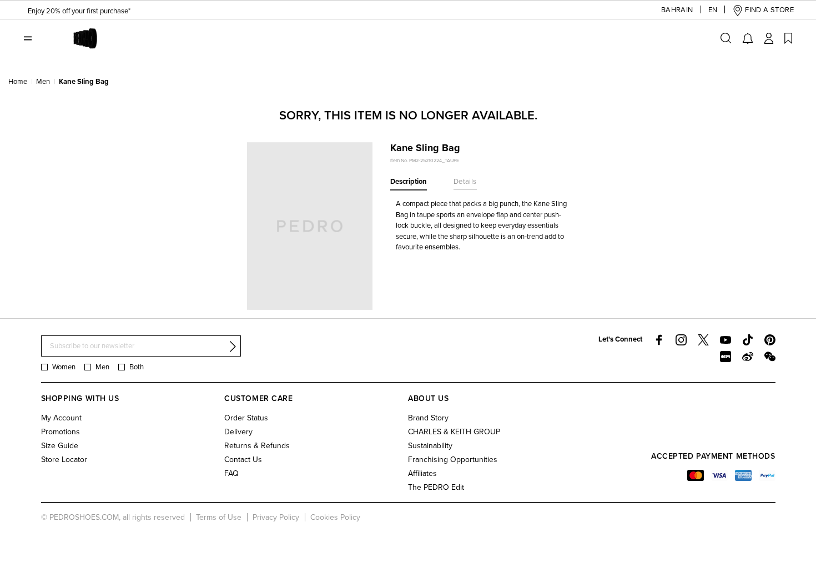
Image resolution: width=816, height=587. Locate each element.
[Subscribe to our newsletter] (232, 346)
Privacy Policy (276, 517)
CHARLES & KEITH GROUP (454, 432)
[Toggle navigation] (28, 38)
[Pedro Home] (82, 37)
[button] (677, 10)
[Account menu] (768, 38)
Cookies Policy (335, 517)
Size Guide (59, 445)
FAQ (231, 473)
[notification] (748, 38)
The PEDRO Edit (436, 487)
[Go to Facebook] (658, 339)
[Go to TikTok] (747, 339)
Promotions (60, 432)
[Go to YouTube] (725, 339)
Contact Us (243, 459)
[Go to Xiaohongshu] (725, 356)
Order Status (246, 418)
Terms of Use (218, 517)
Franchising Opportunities (452, 459)
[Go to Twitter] (703, 339)
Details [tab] (465, 181)
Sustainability (430, 445)
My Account (61, 418)
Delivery (238, 432)
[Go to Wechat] (769, 356)
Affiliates (422, 473)
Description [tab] (408, 181)
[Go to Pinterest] (769, 339)
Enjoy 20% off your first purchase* (79, 10)
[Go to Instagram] (681, 339)
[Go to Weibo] (747, 356)
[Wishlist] (788, 38)
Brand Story (428, 418)
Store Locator (64, 459)
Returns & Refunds (257, 445)
